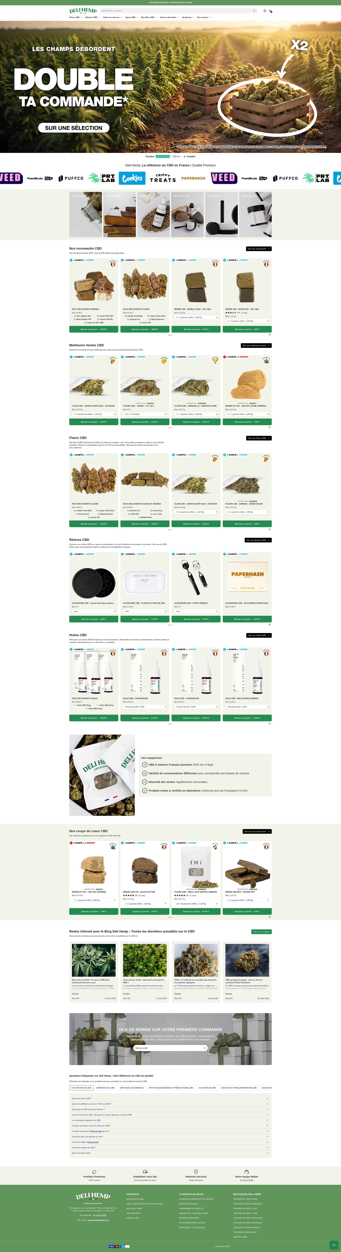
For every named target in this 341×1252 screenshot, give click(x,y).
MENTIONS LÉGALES (188, 1204)
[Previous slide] (71, 214)
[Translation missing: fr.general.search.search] (254, 10)
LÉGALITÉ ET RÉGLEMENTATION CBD (239, 1088)
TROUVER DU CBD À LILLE (245, 1208)
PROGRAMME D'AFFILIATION (192, 1223)
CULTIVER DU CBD (207, 1088)
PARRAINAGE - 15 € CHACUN (192, 1227)
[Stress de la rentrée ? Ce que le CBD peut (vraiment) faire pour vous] (93, 971)
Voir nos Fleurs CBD (257, 438)
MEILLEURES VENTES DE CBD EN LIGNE (145, 1204)
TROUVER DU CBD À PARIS (245, 1199)
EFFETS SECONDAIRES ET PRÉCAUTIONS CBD (171, 1088)
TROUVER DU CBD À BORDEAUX (247, 1223)
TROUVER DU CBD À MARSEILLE (248, 1204)
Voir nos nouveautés (257, 249)
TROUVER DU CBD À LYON (245, 1213)
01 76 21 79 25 (246, 1180)
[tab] (169, 917)
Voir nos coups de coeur (255, 831)
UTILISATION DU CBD (81, 1088)
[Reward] (334, 1245)
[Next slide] (269, 214)
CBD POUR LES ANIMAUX (132, 1088)
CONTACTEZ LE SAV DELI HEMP (193, 1213)
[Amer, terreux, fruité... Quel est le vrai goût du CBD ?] (144, 971)
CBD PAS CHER (133, 1213)
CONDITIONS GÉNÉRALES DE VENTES (196, 1199)
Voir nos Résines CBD (256, 540)
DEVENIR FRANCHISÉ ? (189, 1218)
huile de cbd (96, 1131)
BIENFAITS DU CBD (106, 1088)
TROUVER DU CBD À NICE (245, 1232)
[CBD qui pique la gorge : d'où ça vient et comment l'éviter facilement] (247, 971)
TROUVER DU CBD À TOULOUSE (247, 1218)
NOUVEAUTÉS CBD (135, 1199)
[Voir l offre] (170, 87)
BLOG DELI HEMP (134, 1208)
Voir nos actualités (261, 932)
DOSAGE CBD (133, 1218)
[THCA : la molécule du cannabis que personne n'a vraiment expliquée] (196, 971)
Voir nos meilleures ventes (254, 345)
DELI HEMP (225, 1246)
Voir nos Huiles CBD (257, 635)
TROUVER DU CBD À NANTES (246, 1227)
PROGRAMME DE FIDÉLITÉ (191, 1208)
